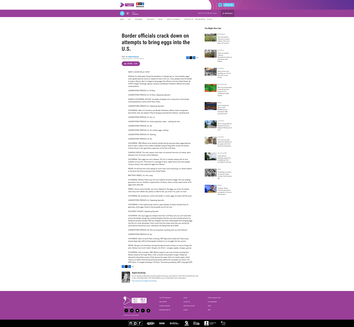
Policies (186, 310)
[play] (122, 13)
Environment (221, 34)
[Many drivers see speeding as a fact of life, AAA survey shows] (211, 72)
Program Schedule (164, 305)
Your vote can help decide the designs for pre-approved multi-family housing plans (225, 143)
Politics (220, 102)
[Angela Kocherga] (126, 277)
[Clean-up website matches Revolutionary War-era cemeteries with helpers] (211, 54)
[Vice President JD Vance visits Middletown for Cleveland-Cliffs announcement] (211, 106)
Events (185, 297)
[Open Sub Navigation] (125, 19)
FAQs (209, 305)
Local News (221, 50)
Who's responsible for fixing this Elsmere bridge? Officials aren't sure (225, 127)
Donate (229, 5)
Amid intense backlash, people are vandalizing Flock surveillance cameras (224, 159)
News (122, 19)
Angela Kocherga (133, 57)
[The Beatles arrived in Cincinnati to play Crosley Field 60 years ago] (211, 173)
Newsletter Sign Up (164, 310)
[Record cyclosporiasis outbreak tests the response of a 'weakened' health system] (211, 88)
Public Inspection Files (214, 297)
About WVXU (163, 301)
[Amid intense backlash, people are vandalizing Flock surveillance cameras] (211, 156)
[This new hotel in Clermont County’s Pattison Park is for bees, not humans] (211, 37)
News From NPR (222, 84)
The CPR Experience (165, 297)
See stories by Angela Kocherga (144, 281)
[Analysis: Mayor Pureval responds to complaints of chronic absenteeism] (211, 189)
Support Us (188, 19)
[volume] (127, 13)
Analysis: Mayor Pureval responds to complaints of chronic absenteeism (225, 191)
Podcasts (150, 19)
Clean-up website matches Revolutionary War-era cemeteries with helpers (225, 57)
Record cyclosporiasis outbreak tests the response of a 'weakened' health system (225, 91)
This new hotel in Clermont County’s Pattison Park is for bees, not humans (224, 40)
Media (219, 169)
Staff (209, 310)
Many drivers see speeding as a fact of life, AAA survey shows (224, 74)
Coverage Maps (212, 301)
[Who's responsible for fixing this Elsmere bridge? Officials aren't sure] (211, 124)
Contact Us (187, 301)
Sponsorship (200, 19)
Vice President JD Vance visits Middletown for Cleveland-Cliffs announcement (223, 109)
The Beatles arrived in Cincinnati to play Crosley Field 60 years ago (225, 175)
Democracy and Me (189, 305)
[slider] (130, 13)
